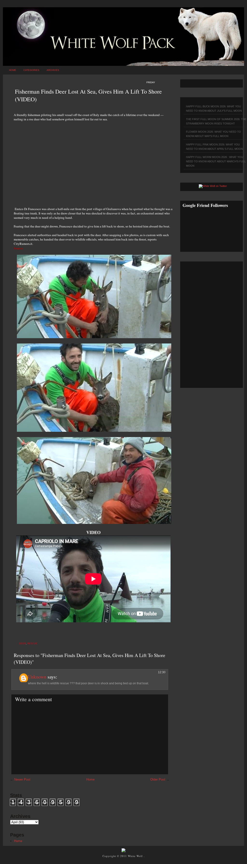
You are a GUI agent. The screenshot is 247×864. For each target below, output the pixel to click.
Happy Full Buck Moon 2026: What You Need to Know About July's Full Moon (214, 108)
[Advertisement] (93, 161)
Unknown (37, 676)
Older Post (157, 779)
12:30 (161, 672)
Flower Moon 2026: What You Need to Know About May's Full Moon (213, 133)
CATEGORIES (31, 70)
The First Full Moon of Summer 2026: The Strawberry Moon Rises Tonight (216, 121)
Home (12, 70)
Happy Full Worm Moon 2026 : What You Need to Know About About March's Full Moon (216, 161)
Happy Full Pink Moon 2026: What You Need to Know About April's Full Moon (214, 146)
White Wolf (136, 856)
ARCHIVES (53, 70)
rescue (32, 643)
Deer (22, 643)
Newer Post (22, 779)
